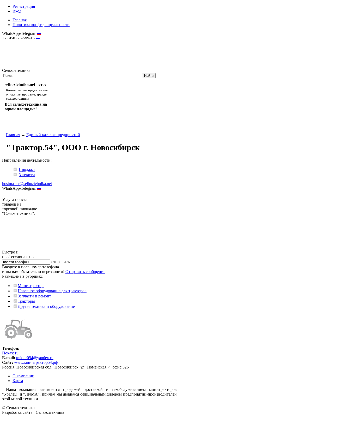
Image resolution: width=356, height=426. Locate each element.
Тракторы (26, 301)
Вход (17, 11)
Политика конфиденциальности (41, 24)
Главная (20, 20)
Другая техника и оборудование (46, 306)
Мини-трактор (31, 285)
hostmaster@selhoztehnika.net (20, 41)
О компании (23, 376)
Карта (18, 380)
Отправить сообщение (85, 271)
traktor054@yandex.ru (34, 357)
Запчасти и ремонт (34, 296)
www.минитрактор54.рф (36, 362)
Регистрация (24, 6)
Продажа (27, 169)
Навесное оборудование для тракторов (52, 291)
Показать (10, 353)
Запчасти (27, 175)
